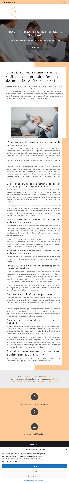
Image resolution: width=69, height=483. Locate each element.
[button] (66, 449)
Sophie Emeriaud (27, 377)
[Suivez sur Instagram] (60, 2)
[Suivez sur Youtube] (64, 2)
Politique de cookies (29, 480)
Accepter (34, 466)
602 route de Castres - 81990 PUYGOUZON (34, 404)
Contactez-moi (34, 48)
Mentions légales (39, 480)
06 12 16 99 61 (34, 419)
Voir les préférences (34, 476)
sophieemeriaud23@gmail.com (34, 434)
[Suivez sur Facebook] (57, 2)
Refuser (34, 471)
